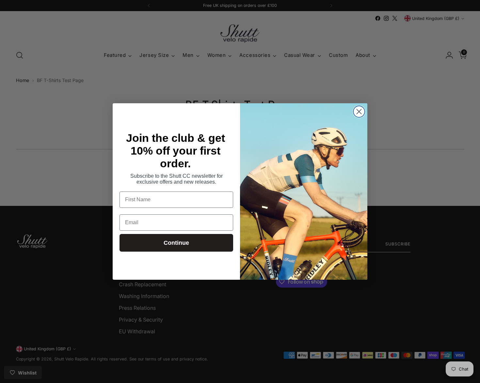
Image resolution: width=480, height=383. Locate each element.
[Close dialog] (359, 111)
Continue (176, 243)
